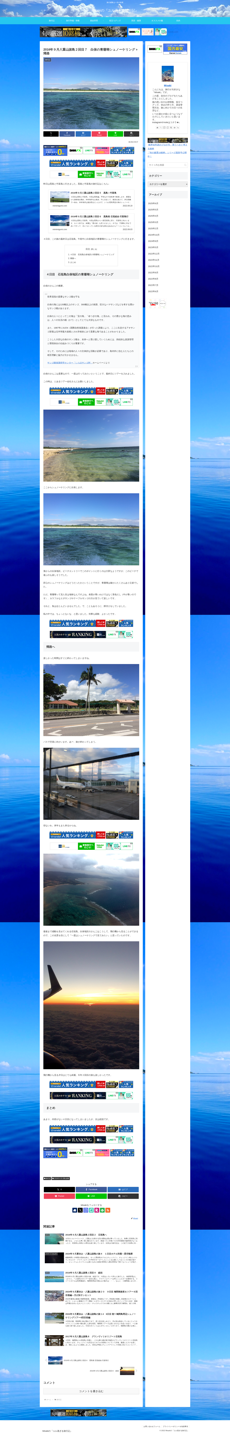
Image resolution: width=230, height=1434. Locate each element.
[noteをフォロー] (91, 1210)
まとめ (73, 262)
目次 (88, 249)
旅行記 (48, 1178)
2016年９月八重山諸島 (61, 1178)
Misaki (167, 85)
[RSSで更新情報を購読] (107, 1210)
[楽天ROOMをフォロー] (96, 1210)
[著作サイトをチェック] (74, 1210)
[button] (131, 134)
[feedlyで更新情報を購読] (102, 1210)
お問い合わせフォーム (152, 1426)
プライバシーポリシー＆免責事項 (175, 1426)
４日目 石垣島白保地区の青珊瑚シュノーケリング (92, 254)
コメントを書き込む (91, 1391)
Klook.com (173, 32)
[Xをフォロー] (80, 1210)
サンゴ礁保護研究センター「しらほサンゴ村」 (70, 363)
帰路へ (73, 258)
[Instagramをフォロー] (85, 1210)
